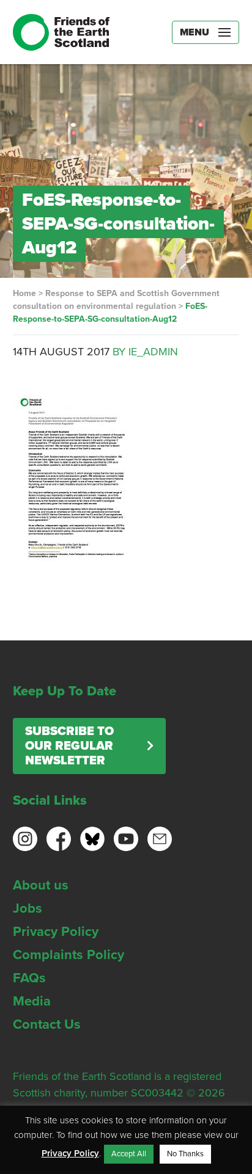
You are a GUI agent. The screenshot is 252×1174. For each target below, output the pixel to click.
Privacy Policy (55, 932)
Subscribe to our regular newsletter (69, 746)
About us (41, 885)
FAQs (29, 978)
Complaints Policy (68, 955)
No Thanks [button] (185, 1154)
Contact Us (47, 1024)
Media (32, 1001)
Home (24, 293)
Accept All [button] (128, 1154)
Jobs (27, 908)
